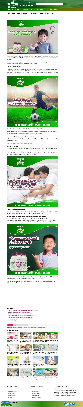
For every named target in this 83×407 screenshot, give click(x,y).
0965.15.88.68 (5, 405)
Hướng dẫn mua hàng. (12, 395)
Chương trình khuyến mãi (36, 397)
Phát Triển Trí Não (26, 327)
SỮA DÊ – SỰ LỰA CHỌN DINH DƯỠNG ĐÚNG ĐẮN (19, 312)
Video (51, 9)
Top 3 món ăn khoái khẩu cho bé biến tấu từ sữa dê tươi (20, 313)
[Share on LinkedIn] (17, 320)
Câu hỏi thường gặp (35, 395)
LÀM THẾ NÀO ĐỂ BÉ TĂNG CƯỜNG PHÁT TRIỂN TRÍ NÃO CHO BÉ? (23, 310)
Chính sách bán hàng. (12, 389)
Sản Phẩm (25, 9)
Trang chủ (10, 9)
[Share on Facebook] (8, 320)
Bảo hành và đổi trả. (11, 393)
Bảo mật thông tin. (11, 397)
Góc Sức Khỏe (25, 325)
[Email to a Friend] (12, 320)
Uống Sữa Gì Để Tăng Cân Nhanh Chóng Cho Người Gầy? (21, 317)
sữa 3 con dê (33, 327)
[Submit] (65, 4)
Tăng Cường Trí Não (41, 327)
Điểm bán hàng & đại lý (36, 391)
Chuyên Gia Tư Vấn (17, 325)
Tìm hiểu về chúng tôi (35, 389)
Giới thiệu (17, 9)
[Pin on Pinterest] (15, 320)
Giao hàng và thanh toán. (12, 391)
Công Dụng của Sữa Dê (17, 327)
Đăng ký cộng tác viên (36, 393)
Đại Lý (46, 9)
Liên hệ (56, 9)
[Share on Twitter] (10, 320)
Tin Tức (32, 9)
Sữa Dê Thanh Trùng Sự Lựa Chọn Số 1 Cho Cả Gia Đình (20, 315)
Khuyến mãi (40, 9)
